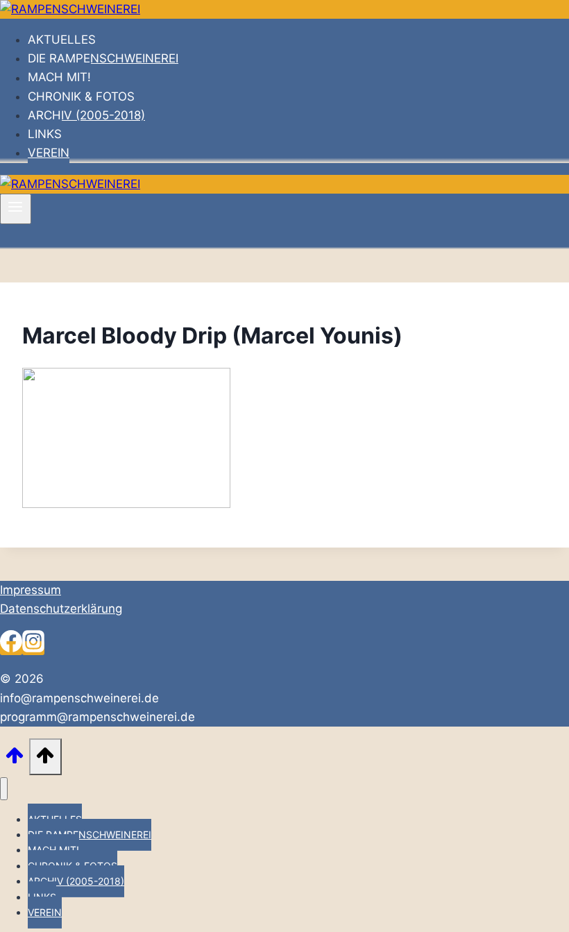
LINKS (45, 134)
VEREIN (48, 153)
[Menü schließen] (4, 788)
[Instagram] (33, 648)
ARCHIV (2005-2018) (86, 115)
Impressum (30, 590)
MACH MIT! (59, 78)
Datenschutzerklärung (61, 609)
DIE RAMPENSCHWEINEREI (103, 58)
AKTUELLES (62, 39)
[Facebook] (11, 648)
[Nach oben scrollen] (14, 759)
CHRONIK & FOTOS (81, 96)
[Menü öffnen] (15, 209)
